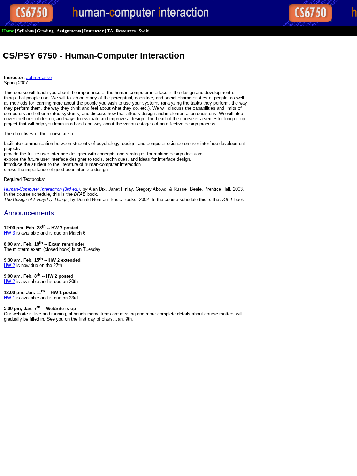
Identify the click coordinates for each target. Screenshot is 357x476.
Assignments (68, 30)
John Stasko (39, 77)
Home (8, 30)
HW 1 (9, 297)
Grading (45, 30)
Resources (126, 30)
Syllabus (25, 30)
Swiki (144, 30)
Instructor (94, 30)
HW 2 (9, 265)
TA (110, 30)
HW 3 (9, 233)
